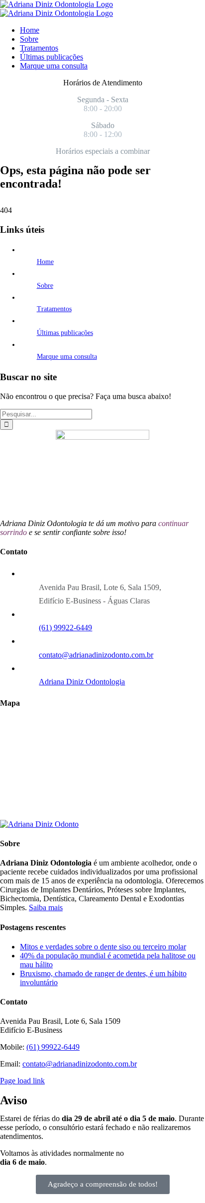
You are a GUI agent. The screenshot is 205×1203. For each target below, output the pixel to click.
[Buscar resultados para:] (46, 413)
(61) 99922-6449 (65, 627)
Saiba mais (46, 907)
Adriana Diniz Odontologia (82, 681)
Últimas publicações (65, 332)
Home (45, 262)
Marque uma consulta (67, 356)
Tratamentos (54, 309)
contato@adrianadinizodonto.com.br (96, 655)
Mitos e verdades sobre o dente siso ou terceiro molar (103, 946)
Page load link (22, 1080)
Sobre (45, 285)
